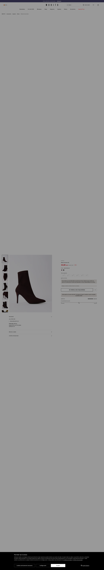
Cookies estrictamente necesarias (24, 565)
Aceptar (58, 565)
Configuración (43, 565)
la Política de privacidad (77, 560)
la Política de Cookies (67, 560)
